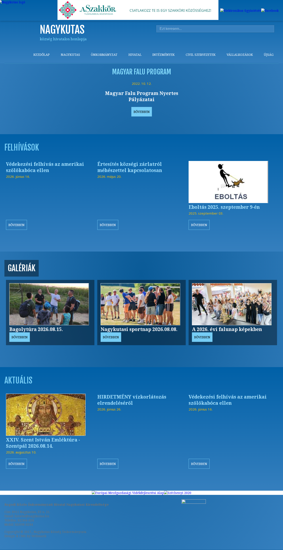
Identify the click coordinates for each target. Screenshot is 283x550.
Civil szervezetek (201, 54)
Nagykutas (70, 54)
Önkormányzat (104, 54)
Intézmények (163, 54)
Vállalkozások (240, 54)
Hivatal (135, 54)
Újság (268, 54)
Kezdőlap (41, 54)
